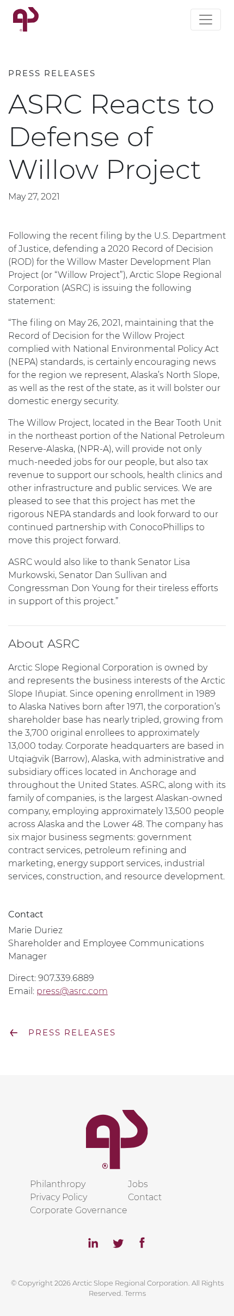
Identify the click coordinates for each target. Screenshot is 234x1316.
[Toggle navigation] (205, 19)
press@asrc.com (72, 991)
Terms (135, 1293)
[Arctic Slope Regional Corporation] (26, 19)
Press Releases (62, 1032)
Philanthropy (57, 1184)
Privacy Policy (58, 1197)
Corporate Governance (78, 1210)
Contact (145, 1197)
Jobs (138, 1184)
